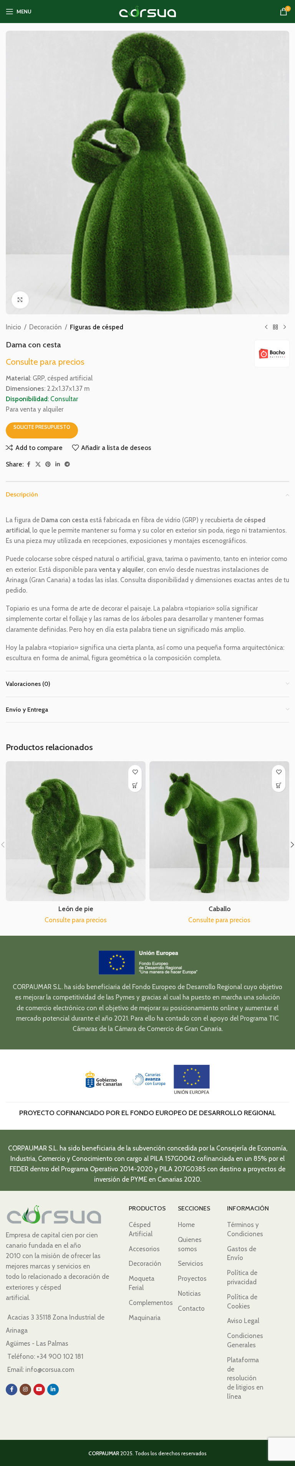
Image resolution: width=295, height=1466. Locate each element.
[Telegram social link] (67, 464)
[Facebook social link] (28, 464)
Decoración (45, 327)
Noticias (189, 1293)
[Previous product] (266, 327)
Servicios (190, 1263)
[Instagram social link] (25, 1389)
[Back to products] (275, 327)
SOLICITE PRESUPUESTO (41, 427)
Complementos (151, 1303)
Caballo (219, 909)
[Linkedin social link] (57, 464)
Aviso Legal (243, 1321)
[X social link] (38, 464)
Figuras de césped (96, 327)
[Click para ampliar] (20, 300)
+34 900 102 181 (59, 1356)
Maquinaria (145, 1318)
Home (186, 1225)
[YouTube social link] (39, 1389)
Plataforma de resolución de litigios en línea (245, 1378)
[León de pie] (76, 831)
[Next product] (284, 327)
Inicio (13, 327)
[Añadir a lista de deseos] (135, 772)
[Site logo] (147, 11)
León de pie (75, 909)
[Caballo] (219, 831)
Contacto (191, 1308)
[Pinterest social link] (48, 464)
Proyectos (192, 1278)
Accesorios (144, 1249)
